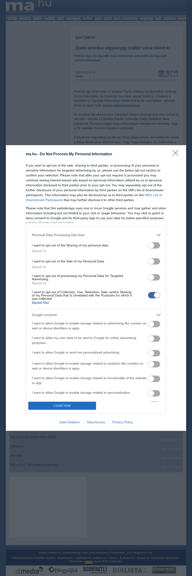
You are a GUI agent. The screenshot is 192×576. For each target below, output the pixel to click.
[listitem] (96, 235)
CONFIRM (62, 406)
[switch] (154, 245)
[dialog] (96, 288)
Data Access (96, 422)
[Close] (177, 154)
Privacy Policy (122, 422)
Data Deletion (69, 422)
